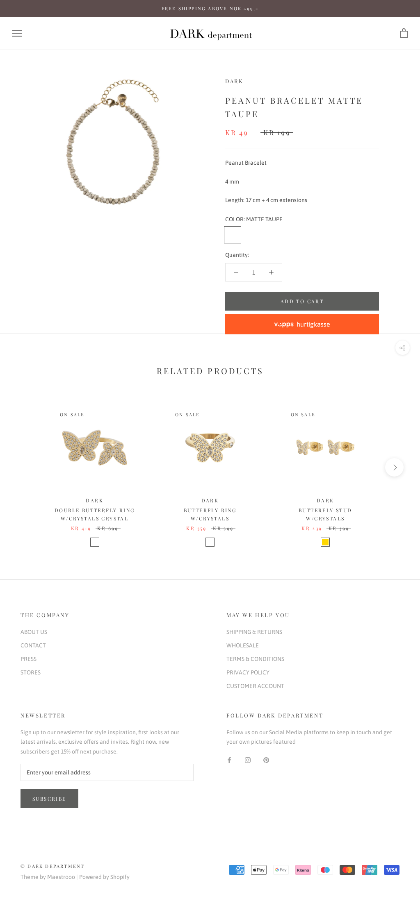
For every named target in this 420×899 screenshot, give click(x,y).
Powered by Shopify (104, 877)
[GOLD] (325, 542)
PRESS (29, 659)
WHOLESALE (242, 645)
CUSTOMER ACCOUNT (255, 686)
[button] (302, 324)
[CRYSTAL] (94, 542)
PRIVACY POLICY (247, 672)
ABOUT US (34, 632)
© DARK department (52, 866)
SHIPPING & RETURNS (254, 632)
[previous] (25, 467)
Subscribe (49, 798)
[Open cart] (404, 33)
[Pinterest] (266, 760)
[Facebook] (229, 760)
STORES (31, 672)
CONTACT (33, 645)
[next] (394, 467)
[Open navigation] (17, 33)
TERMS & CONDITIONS (255, 659)
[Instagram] (248, 760)
